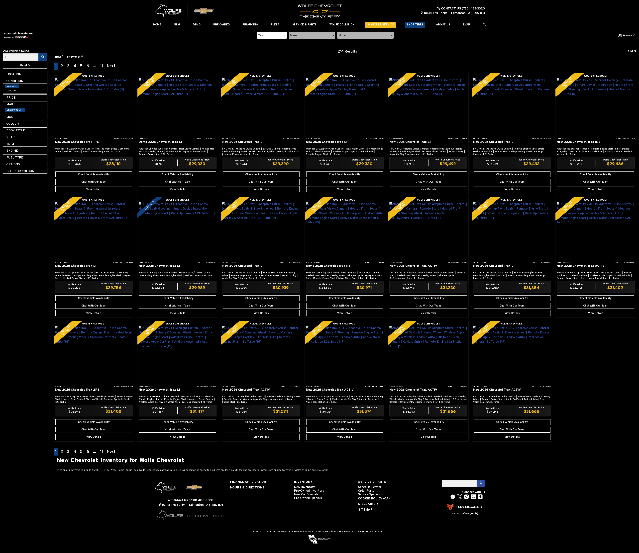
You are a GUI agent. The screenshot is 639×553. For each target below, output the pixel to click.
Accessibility (281, 531)
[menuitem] (26, 86)
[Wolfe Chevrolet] (184, 10)
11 (101, 66)
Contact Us (261, 531)
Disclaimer (368, 504)
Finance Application (248, 481)
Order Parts (366, 490)
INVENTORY (303, 481)
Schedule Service (370, 487)
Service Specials (369, 494)
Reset (24, 65)
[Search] (42, 57)
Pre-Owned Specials (308, 498)
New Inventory (304, 487)
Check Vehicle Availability (94, 174)
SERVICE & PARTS (372, 481)
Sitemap (365, 509)
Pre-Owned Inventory (309, 490)
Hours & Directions (247, 487)
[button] (157, 25)
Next (111, 66)
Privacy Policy (303, 531)
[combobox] (271, 35)
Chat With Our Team (93, 181)
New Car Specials (306, 494)
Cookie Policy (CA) (374, 498)
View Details (94, 189)
